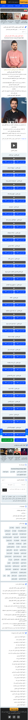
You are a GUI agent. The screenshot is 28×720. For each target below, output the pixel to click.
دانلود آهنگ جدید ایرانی (20, 637)
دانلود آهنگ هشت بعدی (19, 702)
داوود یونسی (11, 543)
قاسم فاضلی (16, 559)
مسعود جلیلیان (15, 563)
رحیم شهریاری (16, 569)
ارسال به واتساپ (6, 440)
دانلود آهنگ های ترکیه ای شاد (18, 664)
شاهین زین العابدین (7, 537)
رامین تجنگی (14, 575)
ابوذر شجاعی (23, 553)
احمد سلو (16, 550)
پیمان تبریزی (8, 566)
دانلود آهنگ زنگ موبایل (20, 647)
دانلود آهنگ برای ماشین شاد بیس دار (17, 650)
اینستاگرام (18, 717)
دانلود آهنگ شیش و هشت (19, 686)
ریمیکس (3, 6)
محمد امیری (23, 566)
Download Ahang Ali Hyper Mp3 (18, 469)
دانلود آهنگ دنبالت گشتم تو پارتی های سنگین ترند (14, 590)
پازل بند (10, 559)
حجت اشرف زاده (23, 534)
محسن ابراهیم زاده (22, 530)
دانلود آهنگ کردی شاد (20, 669)
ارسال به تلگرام (19, 440)
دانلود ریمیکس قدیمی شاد (19, 683)
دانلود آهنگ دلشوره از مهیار (19, 603)
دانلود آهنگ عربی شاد (20, 680)
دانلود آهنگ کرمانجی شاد (19, 677)
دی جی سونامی (16, 566)
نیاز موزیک (23, 138)
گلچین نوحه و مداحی (20, 518)
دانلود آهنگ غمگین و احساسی (18, 672)
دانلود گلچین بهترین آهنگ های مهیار (17, 600)
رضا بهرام (18, 527)
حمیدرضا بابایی (14, 572)
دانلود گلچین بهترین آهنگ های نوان (17, 588)
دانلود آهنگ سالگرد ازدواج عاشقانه (17, 691)
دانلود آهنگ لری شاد (20, 658)
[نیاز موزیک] (23, 2)
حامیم (25, 556)
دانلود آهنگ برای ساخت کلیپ (18, 694)
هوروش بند (16, 540)
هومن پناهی (23, 569)
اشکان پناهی (9, 550)
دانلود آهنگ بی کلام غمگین (19, 661)
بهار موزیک (16, 553)
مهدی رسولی (14, 578)
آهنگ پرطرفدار (24, 6)
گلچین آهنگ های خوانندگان (11, 29)
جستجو (3, 2)
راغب (4, 575)
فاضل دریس (9, 553)
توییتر (9, 717)
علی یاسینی (8, 534)
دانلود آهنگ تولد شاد (20, 645)
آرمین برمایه (23, 540)
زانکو (9, 575)
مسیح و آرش (7, 530)
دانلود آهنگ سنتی (21, 705)
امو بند (17, 546)
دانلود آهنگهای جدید (21, 474)
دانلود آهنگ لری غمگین (20, 696)
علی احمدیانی (23, 537)
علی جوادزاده (18, 543)
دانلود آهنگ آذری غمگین (19, 688)
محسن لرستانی (8, 556)
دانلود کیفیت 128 (9, 162)
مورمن (9, 563)
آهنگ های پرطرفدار (21, 510)
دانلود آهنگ (5, 471)
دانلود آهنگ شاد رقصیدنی (19, 642)
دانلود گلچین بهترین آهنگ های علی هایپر (14, 27)
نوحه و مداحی (10, 6)
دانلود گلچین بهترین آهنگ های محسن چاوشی (15, 598)
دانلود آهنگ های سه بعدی (19, 699)
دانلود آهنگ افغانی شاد (20, 667)
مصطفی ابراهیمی (10, 546)
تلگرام (14, 717)
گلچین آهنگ (17, 6)
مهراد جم (14, 530)
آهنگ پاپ (12, 471)
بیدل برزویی (9, 540)
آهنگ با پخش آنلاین (21, 471)
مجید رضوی (15, 534)
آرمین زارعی (16, 537)
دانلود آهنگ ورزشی (21, 656)
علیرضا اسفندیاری (22, 578)
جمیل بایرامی (8, 569)
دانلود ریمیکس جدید (20, 639)
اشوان (25, 543)
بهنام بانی (12, 527)
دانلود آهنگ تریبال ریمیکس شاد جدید (16, 653)
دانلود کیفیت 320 (21, 162)
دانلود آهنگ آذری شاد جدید (19, 675)
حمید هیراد (23, 546)
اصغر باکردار (23, 559)
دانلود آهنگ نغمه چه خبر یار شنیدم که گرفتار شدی (13, 628)
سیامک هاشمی (23, 550)
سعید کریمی (23, 563)
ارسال (4, 490)
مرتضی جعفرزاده (22, 572)
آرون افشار (24, 527)
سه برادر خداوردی (22, 575)
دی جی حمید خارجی (17, 556)
